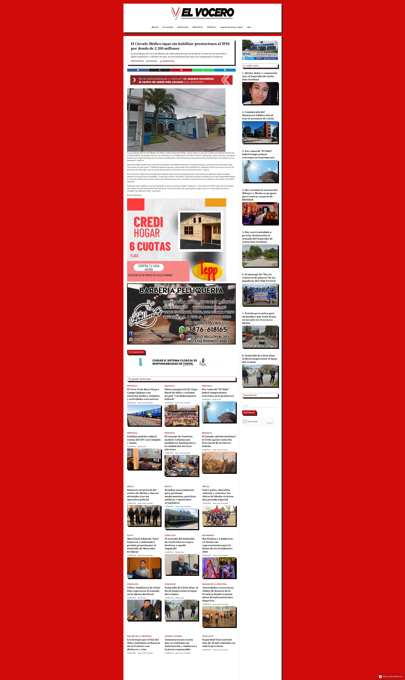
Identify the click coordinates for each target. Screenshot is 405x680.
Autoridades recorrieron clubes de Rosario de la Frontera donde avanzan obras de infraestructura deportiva (218, 594)
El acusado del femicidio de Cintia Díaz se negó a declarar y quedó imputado (180, 543)
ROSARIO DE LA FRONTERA (214, 584)
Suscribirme (249, 412)
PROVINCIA (198, 27)
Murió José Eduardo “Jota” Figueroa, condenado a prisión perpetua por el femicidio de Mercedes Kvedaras (143, 545)
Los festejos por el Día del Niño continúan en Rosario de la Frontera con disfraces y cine (143, 644)
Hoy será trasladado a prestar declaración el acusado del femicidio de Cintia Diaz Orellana (257, 237)
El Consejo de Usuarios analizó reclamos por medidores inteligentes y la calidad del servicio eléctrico (180, 443)
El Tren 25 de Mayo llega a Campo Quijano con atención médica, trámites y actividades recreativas (143, 394)
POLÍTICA (211, 27)
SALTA (130, 535)
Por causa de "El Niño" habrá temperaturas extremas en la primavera (218, 392)
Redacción (168, 61)
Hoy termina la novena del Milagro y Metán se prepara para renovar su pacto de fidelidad (259, 195)
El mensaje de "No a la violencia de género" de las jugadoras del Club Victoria (259, 278)
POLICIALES (182, 27)
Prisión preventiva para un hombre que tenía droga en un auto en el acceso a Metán (259, 318)
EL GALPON (168, 27)
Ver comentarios (136, 352)
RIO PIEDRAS (208, 535)
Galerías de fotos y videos (231, 27)
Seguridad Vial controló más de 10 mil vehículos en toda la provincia (218, 643)
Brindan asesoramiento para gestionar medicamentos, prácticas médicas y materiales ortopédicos (180, 496)
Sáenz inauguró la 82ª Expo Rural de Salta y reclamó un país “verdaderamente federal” (181, 394)
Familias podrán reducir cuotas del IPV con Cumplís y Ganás (144, 440)
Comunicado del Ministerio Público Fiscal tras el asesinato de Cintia (258, 115)
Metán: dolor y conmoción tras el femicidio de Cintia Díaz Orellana (259, 76)
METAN (155, 27)
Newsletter (250, 395)
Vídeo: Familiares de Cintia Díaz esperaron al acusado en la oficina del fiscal (143, 591)
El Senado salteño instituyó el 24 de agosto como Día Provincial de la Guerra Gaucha (219, 441)
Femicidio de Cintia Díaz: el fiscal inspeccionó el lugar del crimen (181, 591)
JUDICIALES (170, 535)
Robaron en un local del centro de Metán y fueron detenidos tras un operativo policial (143, 494)
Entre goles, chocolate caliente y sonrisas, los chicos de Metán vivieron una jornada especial (217, 494)
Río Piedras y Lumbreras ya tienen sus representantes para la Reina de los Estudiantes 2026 (217, 545)
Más (249, 27)
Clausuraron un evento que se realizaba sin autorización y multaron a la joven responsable (181, 644)
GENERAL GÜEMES (173, 636)
